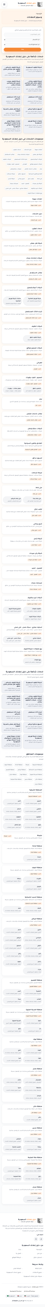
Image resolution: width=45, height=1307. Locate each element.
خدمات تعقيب (17, 149)
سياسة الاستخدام (29, 1291)
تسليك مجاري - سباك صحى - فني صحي (17, 188)
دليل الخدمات (28, 149)
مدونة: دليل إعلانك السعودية (33, 1276)
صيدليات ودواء (14, 183)
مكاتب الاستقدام (9, 154)
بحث (22, 49)
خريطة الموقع (16, 1257)
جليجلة (27, 764)
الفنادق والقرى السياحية (35, 174)
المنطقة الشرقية (37, 764)
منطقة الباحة (18, 764)
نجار (41, 169)
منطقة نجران (38, 784)
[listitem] (41, 1239)
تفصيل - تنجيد (25, 183)
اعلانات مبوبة (38, 149)
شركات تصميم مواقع (36, 164)
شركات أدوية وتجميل (36, 159)
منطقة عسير (28, 779)
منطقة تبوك (23, 774)
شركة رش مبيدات (37, 183)
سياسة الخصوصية (16, 1291)
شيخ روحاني (21, 178)
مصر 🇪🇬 (19, 1296)
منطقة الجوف (8, 764)
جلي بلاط (39, 178)
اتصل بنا (18, 1253)
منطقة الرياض (22, 769)
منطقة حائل (38, 779)
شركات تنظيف (7, 159)
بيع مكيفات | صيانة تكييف (35, 193)
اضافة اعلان (17, 1268)
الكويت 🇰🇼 (27, 1296)
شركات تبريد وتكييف (36, 188)
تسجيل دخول (37, 1257)
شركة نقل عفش (37, 154)
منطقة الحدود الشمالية (35, 769)
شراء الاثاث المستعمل (20, 159)
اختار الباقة (38, 1268)
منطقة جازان (12, 774)
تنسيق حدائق (21, 174)
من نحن (39, 1253)
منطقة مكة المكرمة (16, 779)
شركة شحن (11, 178)
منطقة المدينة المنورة (36, 774)
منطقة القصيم (10, 769)
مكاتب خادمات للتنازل (31, 169)
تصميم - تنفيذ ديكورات (13, 164)
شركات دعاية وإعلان (15, 169)
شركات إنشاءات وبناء (23, 154)
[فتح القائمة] (4, 4)
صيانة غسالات (11, 174)
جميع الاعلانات (37, 1272)
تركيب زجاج (31, 178)
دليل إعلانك (35, 1287)
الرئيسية (39, 1249)
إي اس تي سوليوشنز (18, 1300)
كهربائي (25, 164)
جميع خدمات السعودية (14, 1272)
